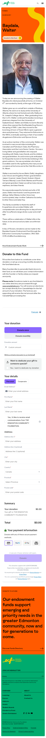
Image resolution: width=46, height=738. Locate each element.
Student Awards (8, 707)
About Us (27, 695)
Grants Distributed (9, 713)
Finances (33, 728)
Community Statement (9, 731)
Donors (5, 698)
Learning (5, 695)
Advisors (5, 701)
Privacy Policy (6, 728)
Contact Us (28, 698)
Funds (5, 11)
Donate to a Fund (8, 710)
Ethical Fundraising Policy (26, 731)
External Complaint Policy (20, 728)
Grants (5, 704)
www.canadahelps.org (11, 286)
